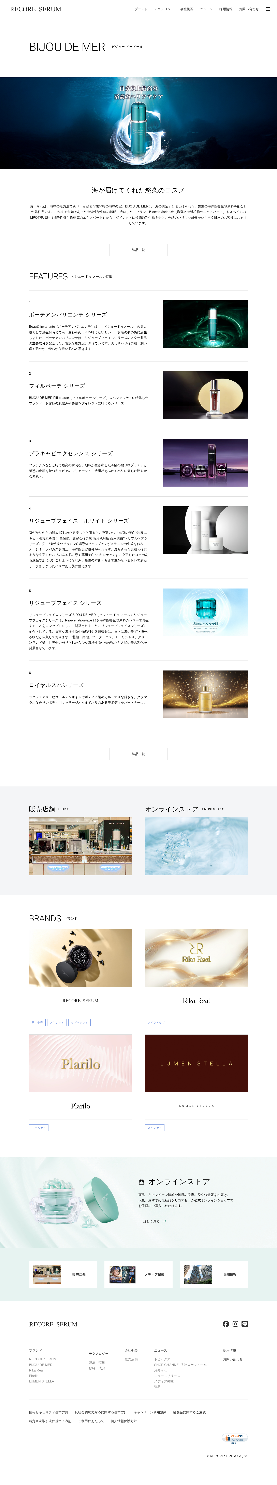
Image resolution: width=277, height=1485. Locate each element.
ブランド (141, 9)
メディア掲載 (164, 1381)
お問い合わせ (249, 9)
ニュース (206, 9)
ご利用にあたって (91, 1421)
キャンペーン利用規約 (150, 1412)
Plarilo (34, 1376)
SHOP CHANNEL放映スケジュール (180, 1365)
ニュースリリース (167, 1376)
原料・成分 (97, 1368)
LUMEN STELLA (41, 1381)
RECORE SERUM (42, 1359)
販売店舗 (131, 1359)
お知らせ (160, 1370)
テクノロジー (164, 9)
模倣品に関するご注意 (189, 1412)
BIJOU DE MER (41, 1365)
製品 (157, 1387)
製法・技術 (97, 1362)
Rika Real (36, 1370)
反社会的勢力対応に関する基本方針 (101, 1412)
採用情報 (226, 9)
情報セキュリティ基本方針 (48, 1412)
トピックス (162, 1359)
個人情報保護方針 (124, 1421)
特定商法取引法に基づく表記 (50, 1421)
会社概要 (186, 9)
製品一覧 (138, 250)
